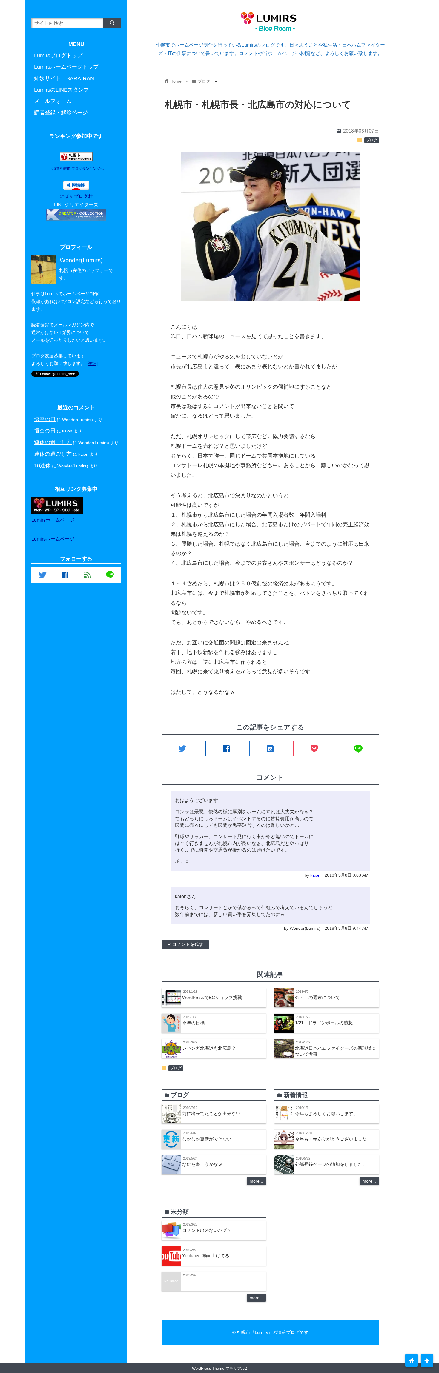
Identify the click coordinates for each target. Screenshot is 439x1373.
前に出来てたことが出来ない (211, 1113)
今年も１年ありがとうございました (331, 1138)
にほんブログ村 (76, 196)
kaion (315, 875)
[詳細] (92, 363)
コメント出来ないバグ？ (206, 1230)
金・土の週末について (317, 997)
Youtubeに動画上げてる (205, 1255)
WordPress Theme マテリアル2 (219, 1368)
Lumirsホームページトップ (66, 67)
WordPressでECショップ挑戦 (212, 997)
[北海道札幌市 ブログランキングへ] (76, 159)
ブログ (371, 140)
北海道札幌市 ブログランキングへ (76, 169)
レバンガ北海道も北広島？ (209, 1048)
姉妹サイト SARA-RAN (64, 78)
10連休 (42, 465)
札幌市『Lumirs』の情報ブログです (272, 1332)
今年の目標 (193, 1022)
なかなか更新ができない (206, 1138)
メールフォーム (53, 101)
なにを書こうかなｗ (202, 1164)
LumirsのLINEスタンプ (61, 90)
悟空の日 (45, 419)
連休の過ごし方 (53, 442)
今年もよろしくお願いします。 (326, 1113)
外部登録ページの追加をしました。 (331, 1164)
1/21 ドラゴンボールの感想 (324, 1022)
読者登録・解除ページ (61, 113)
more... (256, 1181)
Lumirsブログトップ (58, 56)
